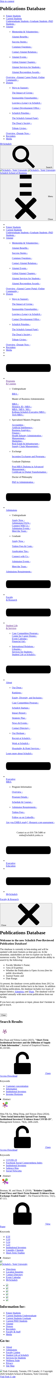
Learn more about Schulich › (19, 753)
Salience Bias (12, 1168)
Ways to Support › (20, 87)
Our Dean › (17, 687)
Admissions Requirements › (19, 571)
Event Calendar (13, 1277)
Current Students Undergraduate (21, 1315)
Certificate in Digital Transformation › (29, 472)
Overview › (11, 77)
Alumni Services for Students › (26, 67)
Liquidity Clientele (15, 1250)
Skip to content (7, 1)
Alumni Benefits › (20, 36)
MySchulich (5, 144)
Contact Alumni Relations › (25, 52)
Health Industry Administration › (27, 435)
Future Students (13, 16)
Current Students (14, 18)
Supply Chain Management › (25, 446)
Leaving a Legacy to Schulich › (27, 103)
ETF (8, 1236)
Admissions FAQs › (21, 523)
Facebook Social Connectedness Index (24, 1163)
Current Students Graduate (18, 1318)
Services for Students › (22, 652)
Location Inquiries (14, 1272)
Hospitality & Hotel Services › (26, 748)
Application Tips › (20, 551)
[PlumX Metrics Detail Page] (5, 1031)
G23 (8, 1245)
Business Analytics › (21, 430)
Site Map (10, 1366)
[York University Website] (13, 1264)
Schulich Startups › (21, 708)
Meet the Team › (19, 531)
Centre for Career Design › (24, 636)
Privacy (9, 1363)
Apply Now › (18, 520)
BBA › (15, 394)
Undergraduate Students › (18, 21)
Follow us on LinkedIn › (23, 817)
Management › (19, 438)
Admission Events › (21, 528)
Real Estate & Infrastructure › (25, 443)
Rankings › (17, 692)
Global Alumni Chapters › (24, 62)
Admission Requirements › (24, 807)
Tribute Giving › (19, 128)
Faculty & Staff (13, 1331)
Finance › (16, 433)
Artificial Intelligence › (22, 427)
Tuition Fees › (18, 812)
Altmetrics (19, 991)
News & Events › (20, 723)
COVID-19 (11, 1160)
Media (9, 138)
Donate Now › (23, 133)
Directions (11, 1269)
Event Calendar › (20, 638)
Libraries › (17, 649)
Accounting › (18, 425)
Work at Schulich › (21, 743)
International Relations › (23, 646)
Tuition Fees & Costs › (22, 546)
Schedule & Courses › (22, 802)
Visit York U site (8, 1376)
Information (11, 1089)
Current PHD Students (16, 1321)
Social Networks (14, 1171)
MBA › (15, 404)
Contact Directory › (21, 728)
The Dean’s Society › (22, 123)
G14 (8, 1242)
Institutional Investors (16, 1091)
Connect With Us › (21, 525)
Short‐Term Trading (15, 1253)
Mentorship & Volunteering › (25, 31)
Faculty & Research (9, 899)
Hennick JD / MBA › (22, 406)
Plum (31, 991)
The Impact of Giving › (23, 93)
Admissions (11, 1349)
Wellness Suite (13, 1360)
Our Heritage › (19, 733)
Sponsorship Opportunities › (25, 98)
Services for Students (16, 1358)
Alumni (9, 26)
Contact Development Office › (26, 108)
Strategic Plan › (19, 718)
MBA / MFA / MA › (21, 409)
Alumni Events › (19, 57)
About (9, 1347)
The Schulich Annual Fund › (25, 118)
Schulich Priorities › (21, 113)
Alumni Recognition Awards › (26, 72)
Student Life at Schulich (17, 1355)
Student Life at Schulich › (24, 654)
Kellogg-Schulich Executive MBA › (29, 412)
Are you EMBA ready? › (17, 822)
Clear (3, 1015)
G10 (8, 1239)
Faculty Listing (13, 1352)
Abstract (6, 1099)
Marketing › (17, 441)
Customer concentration (17, 1086)
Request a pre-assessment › (42, 822)
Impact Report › (19, 713)
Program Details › (20, 797)
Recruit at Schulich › (21, 738)
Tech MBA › (18, 414)
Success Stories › (20, 42)
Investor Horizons (14, 1094)
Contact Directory (14, 1274)
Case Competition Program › (25, 633)
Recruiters (11, 136)
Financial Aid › (19, 641)
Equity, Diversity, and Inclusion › (27, 697)
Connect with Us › (20, 556)
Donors (9, 82)
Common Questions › (22, 47)
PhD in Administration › (23, 482)
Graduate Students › (39, 21)
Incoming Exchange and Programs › (29, 456)
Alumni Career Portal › (27, 77)
